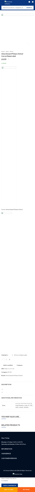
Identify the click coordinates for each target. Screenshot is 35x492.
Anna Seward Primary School (14, 209)
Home (3, 51)
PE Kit (11, 51)
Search (29, 7)
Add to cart (8, 489)
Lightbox (30, 43)
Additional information (11, 398)
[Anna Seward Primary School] (8, 136)
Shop (7, 51)
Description (6, 384)
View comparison (9, 485)
